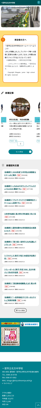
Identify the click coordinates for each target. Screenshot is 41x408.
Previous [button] (3, 119)
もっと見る (19, 151)
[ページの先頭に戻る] (38, 405)
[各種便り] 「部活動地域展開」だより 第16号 (20, 283)
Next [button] (37, 119)
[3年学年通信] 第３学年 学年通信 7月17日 (20, 213)
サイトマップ (7, 383)
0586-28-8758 (11, 374)
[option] (20, 16)
